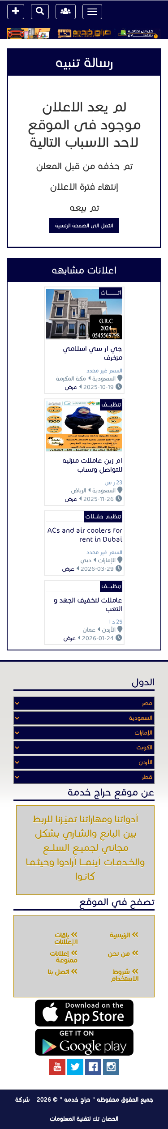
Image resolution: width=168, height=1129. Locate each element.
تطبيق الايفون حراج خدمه (84, 1013)
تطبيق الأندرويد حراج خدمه (84, 1042)
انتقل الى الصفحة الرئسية (84, 225)
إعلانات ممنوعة (64, 956)
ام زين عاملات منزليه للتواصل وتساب (92, 465)
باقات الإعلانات (66, 938)
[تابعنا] (111, 1067)
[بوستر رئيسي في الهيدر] (84, 33)
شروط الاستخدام (124, 975)
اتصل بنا (59, 972)
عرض (71, 387)
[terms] (15, 11)
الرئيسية (121, 935)
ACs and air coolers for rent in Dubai (84, 534)
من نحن (120, 953)
